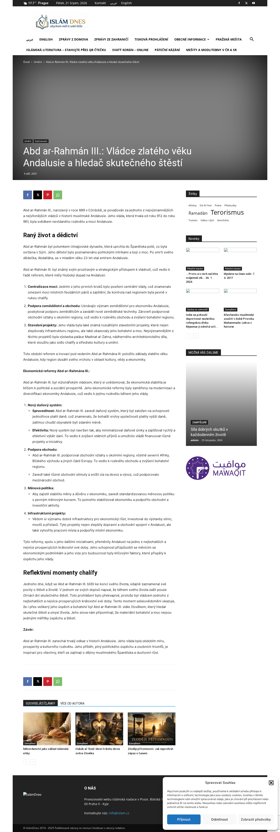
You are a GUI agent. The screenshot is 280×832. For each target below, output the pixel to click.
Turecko (193, 220)
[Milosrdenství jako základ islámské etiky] (47, 728)
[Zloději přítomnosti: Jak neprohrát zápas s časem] (151, 728)
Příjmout (184, 819)
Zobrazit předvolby (256, 819)
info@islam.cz (119, 813)
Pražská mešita (229, 39)
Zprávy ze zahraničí (111, 39)
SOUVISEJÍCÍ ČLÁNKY (40, 703)
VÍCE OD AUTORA (72, 703)
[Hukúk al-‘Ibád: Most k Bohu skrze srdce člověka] (99, 728)
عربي (29, 39)
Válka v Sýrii (207, 220)
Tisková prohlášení (151, 39)
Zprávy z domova (73, 39)
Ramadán (198, 213)
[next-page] (33, 762)
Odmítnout (219, 819)
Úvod (26, 62)
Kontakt (100, 3)
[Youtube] (253, 3)
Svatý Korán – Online (130, 50)
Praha (218, 205)
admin (194, 440)
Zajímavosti (41, 141)
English (126, 3)
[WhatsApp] (57, 195)
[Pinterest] (47, 195)
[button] (271, 783)
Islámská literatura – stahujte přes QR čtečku (66, 50)
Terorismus (227, 212)
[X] (246, 3)
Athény (193, 205)
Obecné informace (190, 39)
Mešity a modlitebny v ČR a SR (211, 50)
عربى (113, 3)
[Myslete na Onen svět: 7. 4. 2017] (240, 259)
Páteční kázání (167, 50)
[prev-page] (26, 762)
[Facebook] (239, 3)
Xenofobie (223, 220)
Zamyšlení (29, 743)
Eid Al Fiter (206, 205)
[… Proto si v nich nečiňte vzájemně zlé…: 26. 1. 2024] (202, 259)
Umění (38, 62)
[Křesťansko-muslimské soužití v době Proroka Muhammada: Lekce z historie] (240, 300)
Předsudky (230, 205)
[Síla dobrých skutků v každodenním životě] (221, 404)
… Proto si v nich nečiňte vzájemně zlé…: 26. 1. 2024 (202, 277)
